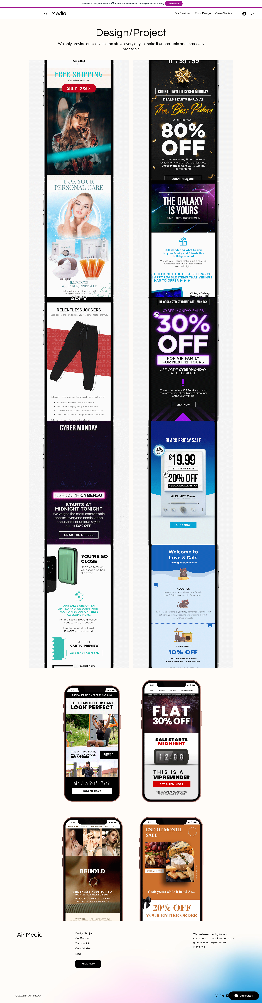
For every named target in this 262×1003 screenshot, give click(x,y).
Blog (78, 954)
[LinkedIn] (222, 995)
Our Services (82, 938)
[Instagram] (216, 995)
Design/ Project (84, 933)
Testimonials (82, 943)
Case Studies (83, 948)
